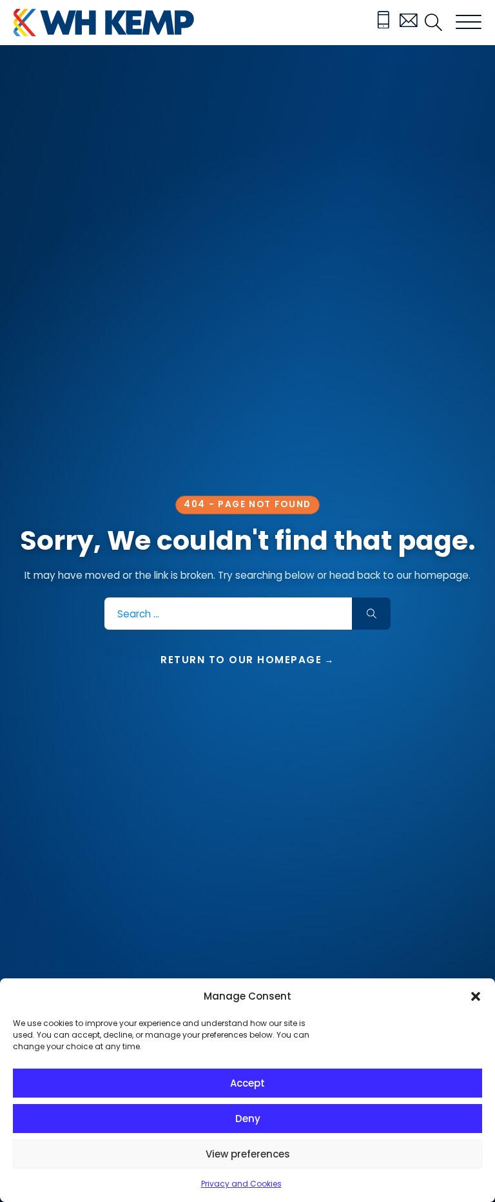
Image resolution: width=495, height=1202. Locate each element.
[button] (475, 996)
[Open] (468, 22)
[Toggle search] (434, 22)
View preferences (248, 1154)
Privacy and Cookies (241, 1183)
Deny (247, 1118)
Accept (247, 1083)
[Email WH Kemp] (409, 22)
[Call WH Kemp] (383, 22)
